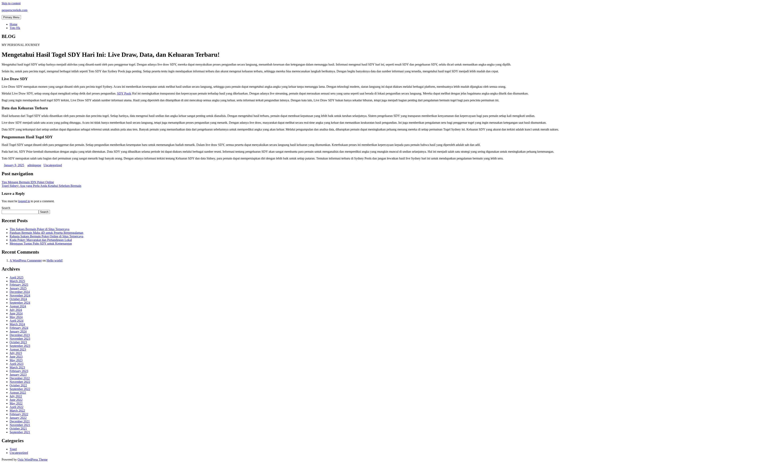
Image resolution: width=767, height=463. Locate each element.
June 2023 (16, 356)
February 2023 (19, 371)
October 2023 (18, 342)
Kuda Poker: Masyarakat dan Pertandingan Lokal (41, 240)
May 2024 (16, 317)
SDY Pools (124, 93)
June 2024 (16, 313)
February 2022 (19, 414)
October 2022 (18, 385)
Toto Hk (15, 28)
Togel (13, 449)
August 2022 (18, 392)
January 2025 (18, 288)
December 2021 (20, 421)
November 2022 (20, 381)
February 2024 (19, 328)
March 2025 (17, 281)
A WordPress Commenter (26, 260)
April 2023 (16, 363)
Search (6, 208)
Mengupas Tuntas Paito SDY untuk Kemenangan (41, 243)
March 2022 (17, 410)
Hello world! (55, 260)
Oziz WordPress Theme (33, 459)
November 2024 (20, 295)
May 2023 (16, 360)
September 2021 (20, 432)
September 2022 (20, 389)
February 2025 (19, 284)
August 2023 (18, 349)
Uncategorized (53, 165)
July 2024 (16, 310)
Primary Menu (11, 17)
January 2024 (18, 331)
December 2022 (20, 378)
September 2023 (20, 345)
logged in (24, 201)
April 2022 (16, 407)
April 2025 (16, 277)
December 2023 (20, 335)
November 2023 (20, 338)
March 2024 (17, 324)
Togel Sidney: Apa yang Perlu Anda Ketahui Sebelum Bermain (41, 185)
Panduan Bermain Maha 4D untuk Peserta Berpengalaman (46, 232)
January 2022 (18, 417)
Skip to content (11, 3)
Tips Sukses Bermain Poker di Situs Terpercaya (39, 229)
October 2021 (18, 428)
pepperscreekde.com (14, 10)
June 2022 (16, 399)
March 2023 (17, 367)
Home (13, 24)
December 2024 (20, 292)
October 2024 (18, 299)
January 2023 (18, 374)
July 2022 (16, 396)
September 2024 (20, 302)
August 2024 (18, 306)
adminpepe (34, 165)
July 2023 (16, 353)
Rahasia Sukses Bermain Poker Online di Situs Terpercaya (46, 236)
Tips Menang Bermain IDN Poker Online (28, 182)
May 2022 (16, 403)
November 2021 (20, 425)
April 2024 (16, 320)
